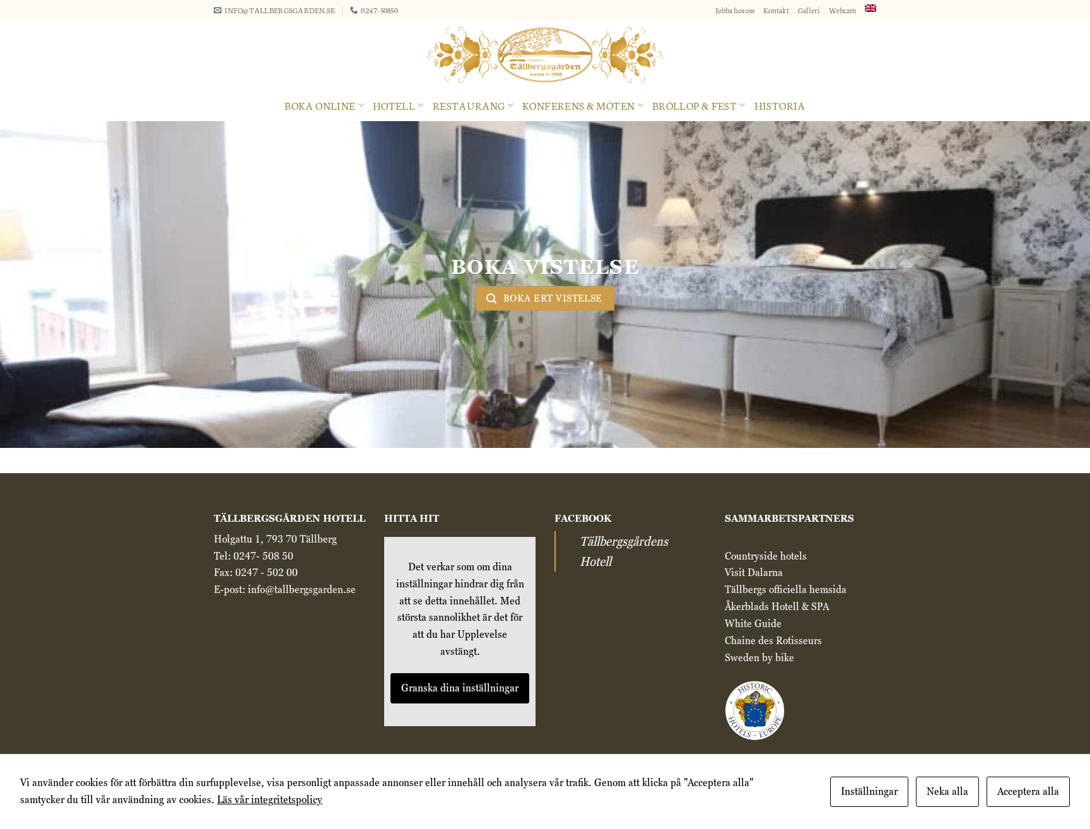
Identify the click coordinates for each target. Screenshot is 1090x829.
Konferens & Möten (578, 105)
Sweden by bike (759, 658)
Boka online (319, 105)
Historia (780, 105)
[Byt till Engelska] (870, 8)
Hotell (394, 105)
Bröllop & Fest (694, 105)
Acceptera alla (1028, 791)
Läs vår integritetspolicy (269, 800)
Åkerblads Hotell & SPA (777, 607)
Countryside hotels (767, 556)
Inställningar (869, 791)
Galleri (809, 9)
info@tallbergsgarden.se (302, 590)
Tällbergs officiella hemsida (786, 590)
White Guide (753, 624)
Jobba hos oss (734, 9)
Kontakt (776, 9)
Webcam (842, 9)
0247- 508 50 (263, 556)
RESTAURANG (469, 105)
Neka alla (947, 791)
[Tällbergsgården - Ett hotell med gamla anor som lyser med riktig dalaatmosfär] (545, 55)
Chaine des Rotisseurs (773, 641)
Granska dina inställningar (460, 688)
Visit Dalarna (754, 573)
